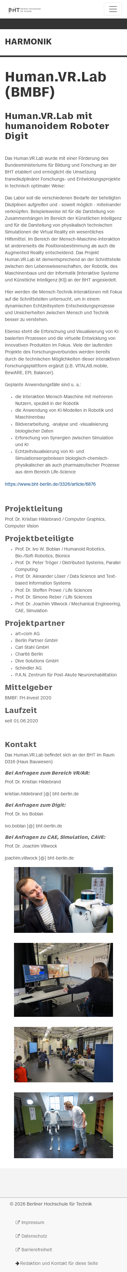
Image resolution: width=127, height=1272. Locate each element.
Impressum (32, 1223)
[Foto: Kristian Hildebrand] (63, 1054)
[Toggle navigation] (113, 9)
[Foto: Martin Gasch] (63, 900)
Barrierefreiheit (36, 1250)
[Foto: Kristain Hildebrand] (63, 980)
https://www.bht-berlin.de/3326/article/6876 (50, 484)
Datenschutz (34, 1236)
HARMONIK (28, 42)
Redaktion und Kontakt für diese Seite (59, 1264)
